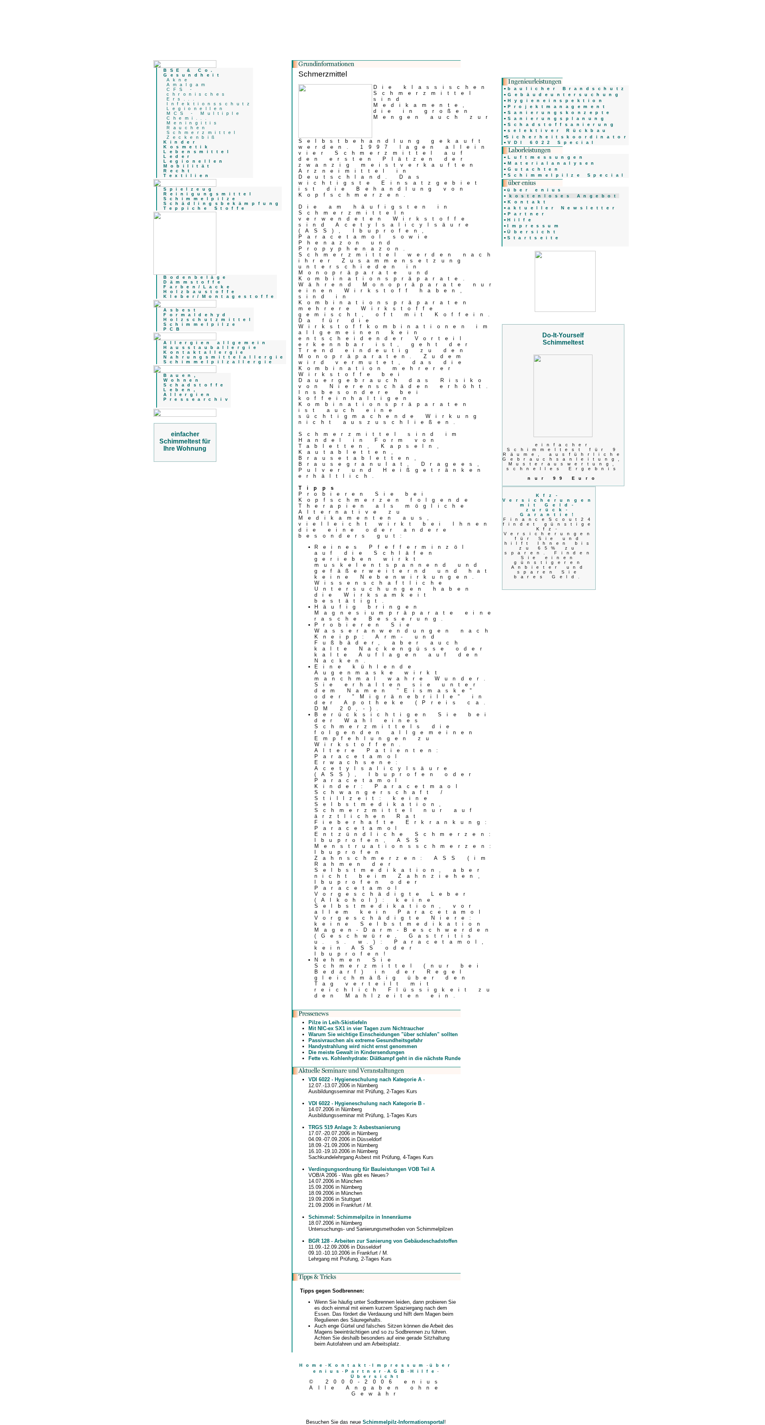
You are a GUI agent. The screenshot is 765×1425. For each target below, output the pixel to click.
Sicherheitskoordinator (567, 136)
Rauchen (187, 127)
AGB (397, 1371)
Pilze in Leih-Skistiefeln (337, 1022)
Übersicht (376, 1376)
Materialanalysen (552, 163)
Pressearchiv (197, 399)
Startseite (534, 237)
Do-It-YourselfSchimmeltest (563, 339)
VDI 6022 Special (552, 142)
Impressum (399, 1365)
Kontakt (348, 1365)
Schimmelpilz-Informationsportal (403, 1422)
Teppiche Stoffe (205, 208)
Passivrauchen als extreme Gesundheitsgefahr (365, 1040)
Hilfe (423, 1371)
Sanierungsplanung (557, 118)
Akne (178, 79)
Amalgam (187, 84)
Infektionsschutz (210, 103)
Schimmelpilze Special (567, 175)
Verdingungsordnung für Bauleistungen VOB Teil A (371, 1169)
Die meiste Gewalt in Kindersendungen (356, 1052)
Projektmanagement (558, 106)
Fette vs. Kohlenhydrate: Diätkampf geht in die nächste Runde (384, 1058)
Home (312, 1365)
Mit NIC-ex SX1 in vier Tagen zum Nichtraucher (366, 1028)
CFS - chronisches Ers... (197, 94)
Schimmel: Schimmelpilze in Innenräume (359, 1217)
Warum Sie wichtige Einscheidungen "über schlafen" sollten (383, 1034)
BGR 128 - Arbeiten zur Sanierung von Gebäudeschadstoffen (382, 1241)
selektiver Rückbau (558, 130)
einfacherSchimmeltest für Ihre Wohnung (184, 441)
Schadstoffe (194, 384)
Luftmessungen (546, 157)
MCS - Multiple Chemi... (204, 115)
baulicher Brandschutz (567, 88)
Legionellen (196, 108)
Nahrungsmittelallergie (224, 357)
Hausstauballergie (211, 347)
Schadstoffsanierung (562, 124)
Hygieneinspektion (556, 100)
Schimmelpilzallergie (219, 361)
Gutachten (534, 169)
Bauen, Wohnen (182, 377)
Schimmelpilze (200, 198)
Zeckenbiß (192, 137)
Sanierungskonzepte (560, 112)
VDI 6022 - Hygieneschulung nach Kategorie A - (366, 1079)
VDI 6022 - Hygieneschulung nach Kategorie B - (366, 1103)
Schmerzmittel (202, 132)
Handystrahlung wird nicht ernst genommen (362, 1046)
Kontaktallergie (204, 352)
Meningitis (193, 122)
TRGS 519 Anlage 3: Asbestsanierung (354, 1127)
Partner (364, 1371)
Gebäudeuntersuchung (564, 94)
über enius (535, 189)
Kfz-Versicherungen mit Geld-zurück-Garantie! (548, 505)
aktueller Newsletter (562, 207)
